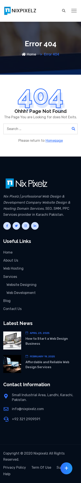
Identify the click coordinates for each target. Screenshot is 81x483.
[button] (74, 11)
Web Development (21, 293)
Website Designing (21, 285)
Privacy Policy (14, 467)
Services (10, 277)
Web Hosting (13, 268)
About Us (10, 260)
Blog (7, 301)
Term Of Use (41, 467)
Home (31, 54)
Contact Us (12, 309)
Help (6, 474)
